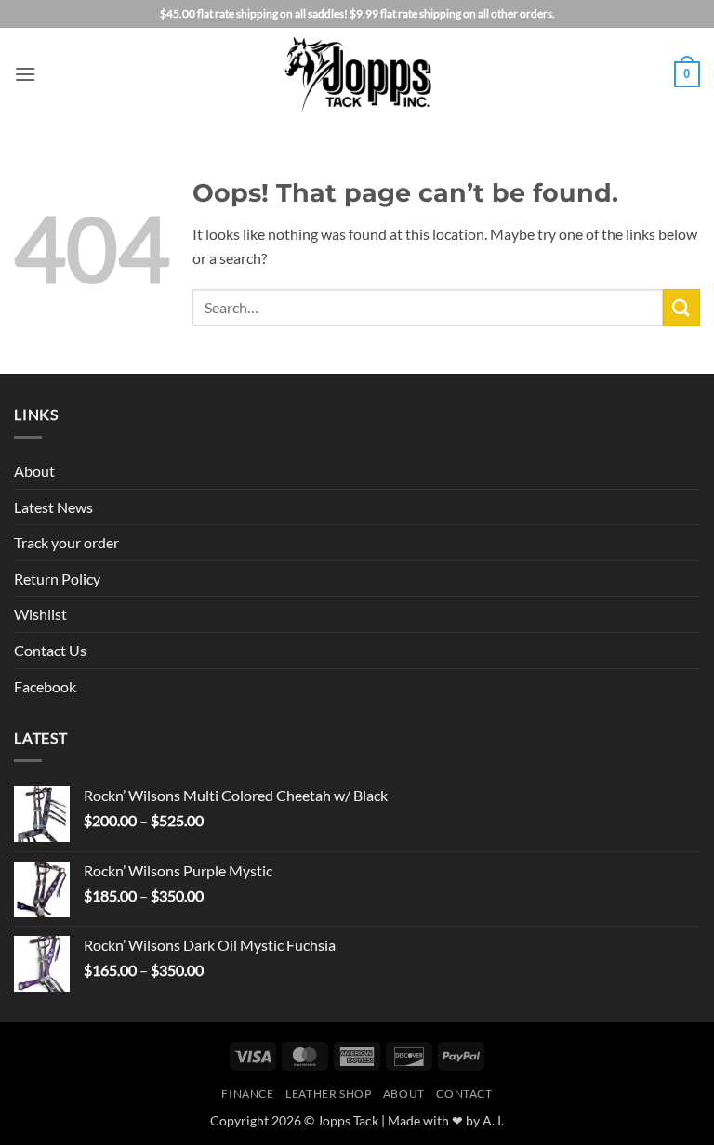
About (34, 471)
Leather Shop (328, 1093)
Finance (247, 1093)
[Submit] (681, 307)
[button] (25, 74)
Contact (464, 1093)
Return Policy (57, 578)
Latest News (53, 507)
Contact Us (50, 650)
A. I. (493, 1120)
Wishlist (40, 614)
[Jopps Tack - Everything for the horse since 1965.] (357, 73)
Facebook (45, 686)
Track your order (66, 542)
